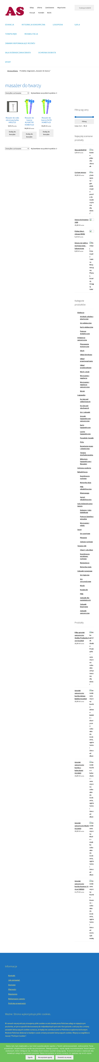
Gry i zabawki (85, 412)
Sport (79, 529)
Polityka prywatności (17, 1003)
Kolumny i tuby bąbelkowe (85, 511)
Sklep (32, 8)
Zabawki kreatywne (84, 605)
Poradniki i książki (87, 438)
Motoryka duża (85, 482)
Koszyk (32, 13)
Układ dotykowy (86, 355)
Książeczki (84, 590)
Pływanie (83, 538)
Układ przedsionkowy (85, 366)
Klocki (82, 585)
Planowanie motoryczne (84, 345)
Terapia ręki (81, 546)
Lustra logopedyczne (85, 433)
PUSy (82, 442)
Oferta (39, 8)
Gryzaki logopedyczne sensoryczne (85, 418)
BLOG (49, 13)
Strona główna (12, 71)
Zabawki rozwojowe (84, 571)
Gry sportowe (85, 533)
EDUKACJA (9, 24)
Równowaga (84, 493)
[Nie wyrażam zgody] (96, 1052)
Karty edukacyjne (86, 327)
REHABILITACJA (31, 34)
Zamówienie (49, 8)
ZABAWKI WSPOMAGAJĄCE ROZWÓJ (20, 43)
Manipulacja (84, 563)
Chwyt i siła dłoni (86, 550)
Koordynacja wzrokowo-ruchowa (85, 556)
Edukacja (80, 312)
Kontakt (41, 13)
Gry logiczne (84, 575)
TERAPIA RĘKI (11, 34)
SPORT (8, 62)
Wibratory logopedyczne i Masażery (85, 461)
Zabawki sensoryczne (84, 612)
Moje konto (61, 8)
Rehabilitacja (82, 472)
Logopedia (81, 395)
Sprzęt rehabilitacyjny (86, 498)
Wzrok (82, 391)
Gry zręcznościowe (85, 580)
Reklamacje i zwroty (16, 999)
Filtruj (84, 121)
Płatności (12, 989)
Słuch (82, 351)
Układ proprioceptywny (86, 360)
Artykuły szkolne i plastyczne (86, 317)
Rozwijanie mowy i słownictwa (86, 447)
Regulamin (12, 994)
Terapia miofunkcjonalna (86, 454)
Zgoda (30, 1057)
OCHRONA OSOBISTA (47, 52)
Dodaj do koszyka (12, 133)
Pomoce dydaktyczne (85, 332)
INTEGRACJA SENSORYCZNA (33, 24)
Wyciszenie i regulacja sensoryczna (85, 384)
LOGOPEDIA (58, 24)
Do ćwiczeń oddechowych (85, 400)
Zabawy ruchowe (86, 542)
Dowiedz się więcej (64, 1057)
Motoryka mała (85, 567)
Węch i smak (84, 372)
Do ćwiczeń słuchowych (84, 407)
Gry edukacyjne (86, 323)
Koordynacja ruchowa (85, 477)
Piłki (81, 594)
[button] (78, 92)
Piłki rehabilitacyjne (86, 488)
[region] (84, 92)
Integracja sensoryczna (82, 339)
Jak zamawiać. (14, 980)
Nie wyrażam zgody (45, 1057)
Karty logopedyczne (85, 426)
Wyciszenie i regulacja (84, 377)
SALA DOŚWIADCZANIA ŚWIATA (18, 52)
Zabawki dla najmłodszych (85, 599)
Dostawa (11, 985)
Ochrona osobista (84, 468)
